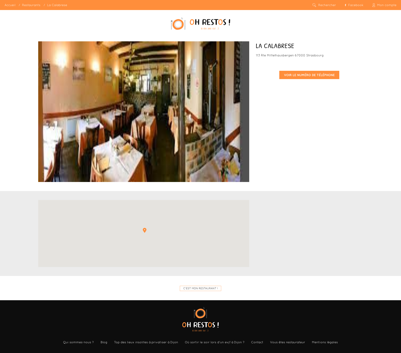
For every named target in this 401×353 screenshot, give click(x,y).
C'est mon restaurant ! (200, 288)
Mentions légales (325, 342)
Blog (104, 342)
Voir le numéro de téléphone (309, 75)
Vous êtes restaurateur (287, 342)
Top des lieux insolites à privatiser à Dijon (146, 342)
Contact (257, 342)
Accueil (10, 5)
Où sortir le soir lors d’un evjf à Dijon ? (215, 342)
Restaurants (31, 5)
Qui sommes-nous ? (78, 342)
